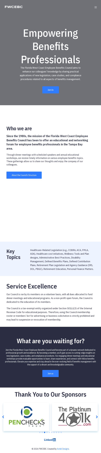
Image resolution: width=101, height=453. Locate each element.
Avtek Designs (63, 448)
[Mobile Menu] (95, 7)
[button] (3, 417)
